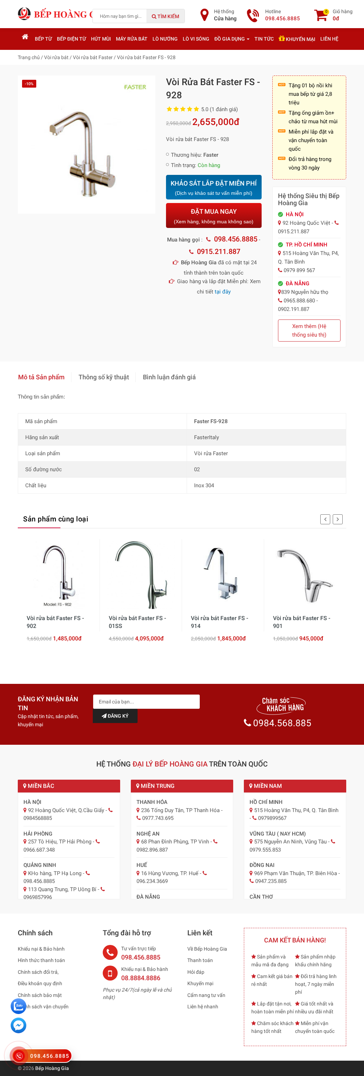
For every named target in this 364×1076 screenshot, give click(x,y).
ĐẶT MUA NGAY (213, 216)
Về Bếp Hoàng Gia (207, 949)
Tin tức (264, 39)
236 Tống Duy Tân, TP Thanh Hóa (180, 810)
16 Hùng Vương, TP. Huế (169, 873)
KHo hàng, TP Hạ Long (54, 873)
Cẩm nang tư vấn (206, 995)
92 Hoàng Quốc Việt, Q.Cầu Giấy (66, 810)
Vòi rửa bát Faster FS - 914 (219, 622)
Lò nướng (165, 39)
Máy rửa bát (132, 39)
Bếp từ (43, 39)
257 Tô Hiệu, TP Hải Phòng (59, 841)
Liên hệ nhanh (202, 1006)
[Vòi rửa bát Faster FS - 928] (86, 144)
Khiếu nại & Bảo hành (41, 949)
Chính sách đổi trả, (38, 972)
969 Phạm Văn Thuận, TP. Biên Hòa (295, 873)
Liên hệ (329, 39)
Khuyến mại (300, 39)
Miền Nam (267, 786)
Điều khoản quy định (40, 983)
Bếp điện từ (71, 39)
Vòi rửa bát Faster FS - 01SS (137, 622)
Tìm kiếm (167, 16)
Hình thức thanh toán (41, 960)
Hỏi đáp (195, 972)
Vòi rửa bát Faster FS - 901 (301, 622)
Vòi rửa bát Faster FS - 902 (55, 622)
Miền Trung (157, 786)
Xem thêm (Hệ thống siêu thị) (309, 330)
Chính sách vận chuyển (43, 1006)
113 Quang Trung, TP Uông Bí (62, 889)
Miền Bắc (40, 786)
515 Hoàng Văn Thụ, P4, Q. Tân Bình (296, 810)
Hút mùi (101, 39)
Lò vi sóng (196, 39)
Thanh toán (200, 960)
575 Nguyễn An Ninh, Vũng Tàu (290, 841)
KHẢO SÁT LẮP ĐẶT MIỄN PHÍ (214, 188)
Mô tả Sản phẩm (41, 377)
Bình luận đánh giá (169, 377)
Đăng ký (118, 716)
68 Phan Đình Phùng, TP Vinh (175, 841)
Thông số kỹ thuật (104, 377)
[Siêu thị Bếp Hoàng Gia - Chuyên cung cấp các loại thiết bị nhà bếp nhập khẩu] (62, 13)
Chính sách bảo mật (40, 995)
